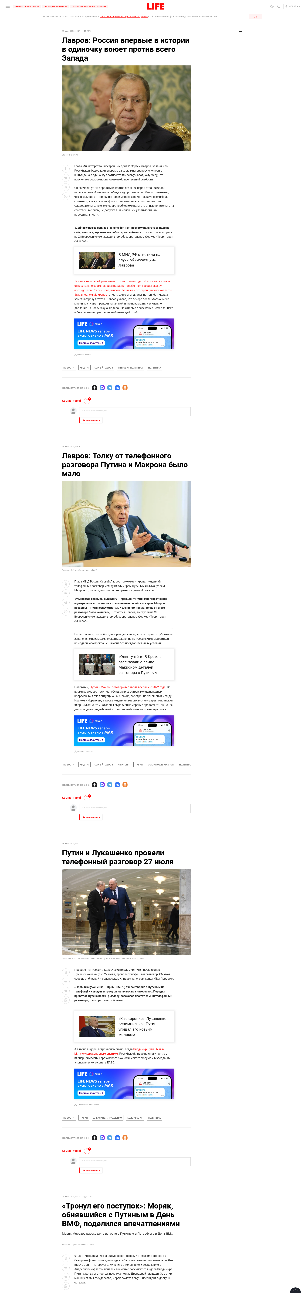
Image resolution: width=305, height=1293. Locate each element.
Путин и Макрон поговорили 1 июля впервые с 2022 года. (127, 687)
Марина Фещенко (85, 751)
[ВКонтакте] (117, 388)
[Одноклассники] (125, 388)
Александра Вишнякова (88, 1104)
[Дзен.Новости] (94, 388)
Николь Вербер (84, 354)
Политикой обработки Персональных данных (124, 16)
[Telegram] (110, 388)
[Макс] (102, 388)
